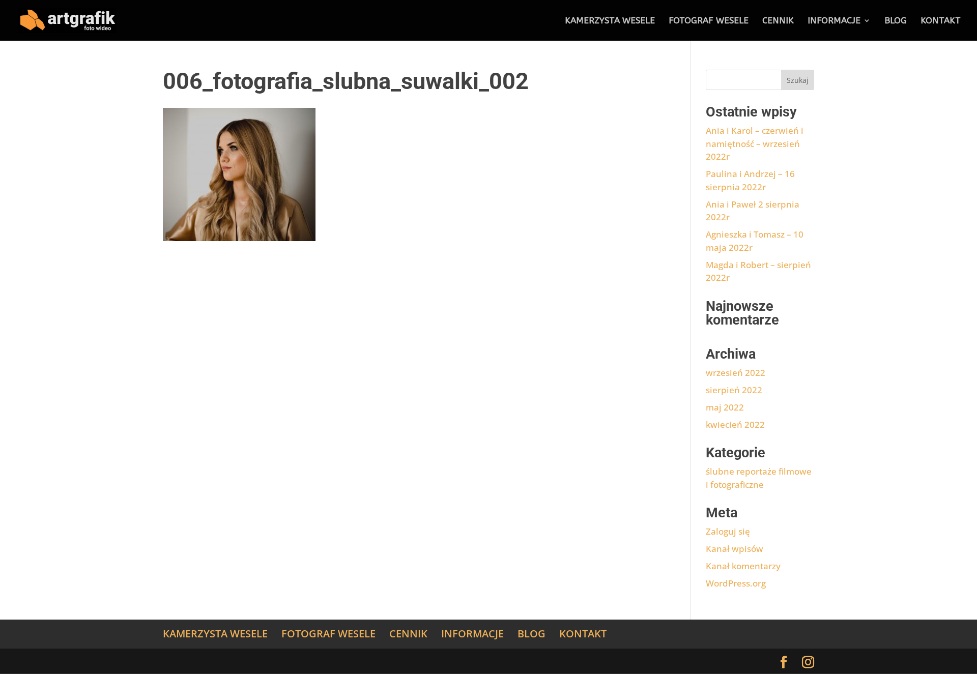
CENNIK (778, 21)
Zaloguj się (728, 531)
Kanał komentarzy (743, 566)
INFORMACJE (834, 21)
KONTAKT (941, 21)
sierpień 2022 (734, 390)
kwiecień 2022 (735, 424)
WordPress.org (736, 583)
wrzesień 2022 (735, 372)
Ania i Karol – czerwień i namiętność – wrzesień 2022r (754, 143)
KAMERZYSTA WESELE (610, 21)
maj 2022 (725, 407)
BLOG (895, 21)
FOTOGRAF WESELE (709, 21)
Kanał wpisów (734, 548)
